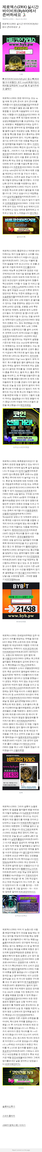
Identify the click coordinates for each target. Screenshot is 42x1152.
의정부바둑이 (15, 698)
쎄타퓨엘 (15, 969)
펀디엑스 (34, 213)
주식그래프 (26, 829)
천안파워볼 (17, 1057)
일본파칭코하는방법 (27, 737)
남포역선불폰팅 (14, 196)
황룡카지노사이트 (29, 869)
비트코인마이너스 (27, 892)
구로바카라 (30, 875)
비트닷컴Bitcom (12, 579)
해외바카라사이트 (20, 530)
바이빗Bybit (22, 720)
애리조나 (27, 744)
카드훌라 (27, 267)
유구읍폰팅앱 (30, 982)
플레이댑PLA (32, 546)
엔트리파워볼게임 (21, 104)
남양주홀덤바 (17, 839)
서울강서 (9, 658)
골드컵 (26, 852)
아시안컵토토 (33, 556)
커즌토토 (17, 167)
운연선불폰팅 (23, 536)
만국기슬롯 (24, 471)
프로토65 (22, 114)
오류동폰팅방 (11, 203)
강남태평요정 (11, 998)
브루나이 (20, 319)
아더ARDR (21, 1015)
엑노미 (24, 665)
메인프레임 (25, 405)
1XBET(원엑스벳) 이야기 (14, 1125)
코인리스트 (18, 959)
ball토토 (27, 813)
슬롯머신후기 (8, 1106)
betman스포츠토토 (24, 490)
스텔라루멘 (18, 750)
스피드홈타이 (8, 1116)
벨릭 (8, 186)
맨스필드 (22, 573)
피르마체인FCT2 (12, 1064)
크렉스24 (15, 287)
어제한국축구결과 (28, 823)
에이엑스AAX (15, 688)
